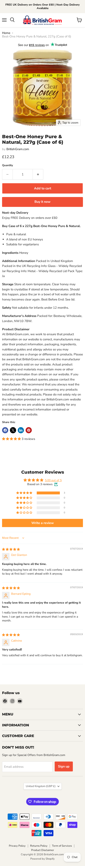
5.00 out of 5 (53, 480)
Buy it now (42, 201)
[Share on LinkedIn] (21, 430)
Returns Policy (38, 846)
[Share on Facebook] (5, 430)
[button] (12, 439)
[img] (11, 549)
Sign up (64, 766)
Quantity (7, 165)
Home (6, 33)
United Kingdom (40, 786)
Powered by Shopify (42, 859)
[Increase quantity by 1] (38, 174)
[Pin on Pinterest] (29, 430)
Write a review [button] (42, 523)
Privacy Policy (17, 846)
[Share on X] (13, 430)
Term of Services (62, 846)
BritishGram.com (17, 149)
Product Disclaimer (42, 850)
